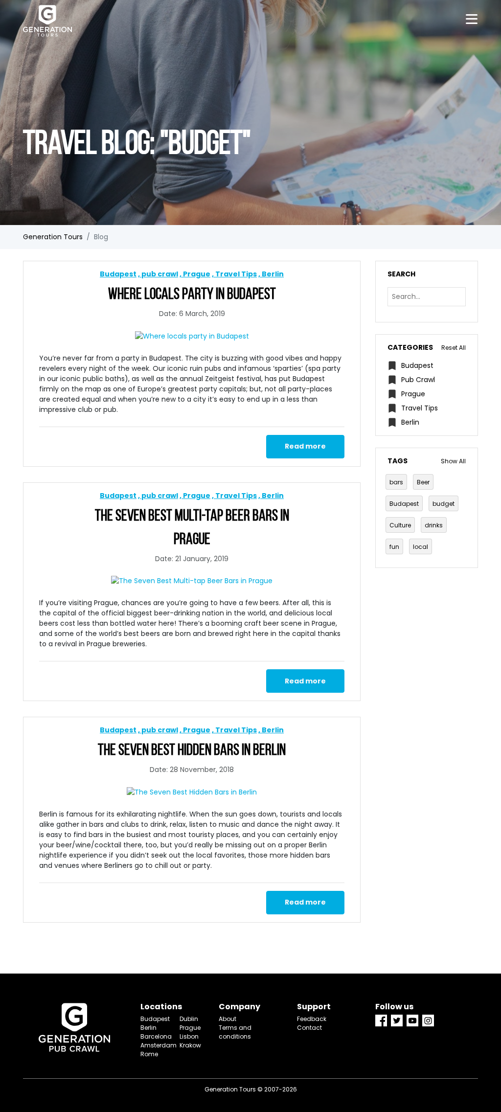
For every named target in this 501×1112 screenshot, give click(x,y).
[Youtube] (412, 1020)
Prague (196, 274)
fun (394, 547)
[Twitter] (397, 1020)
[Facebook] (381, 1020)
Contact (309, 1027)
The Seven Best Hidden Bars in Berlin (192, 751)
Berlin (273, 274)
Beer (423, 482)
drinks (434, 525)
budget (444, 503)
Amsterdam (152, 1045)
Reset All (453, 347)
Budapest (118, 274)
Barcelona (152, 1036)
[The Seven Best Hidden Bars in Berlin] (191, 792)
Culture (400, 525)
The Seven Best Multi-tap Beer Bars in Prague (192, 528)
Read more (305, 446)
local (420, 547)
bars (396, 482)
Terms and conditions (235, 1032)
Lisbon (189, 1036)
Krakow (190, 1045)
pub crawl (159, 274)
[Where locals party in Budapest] (191, 336)
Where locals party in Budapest (192, 295)
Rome (149, 1054)
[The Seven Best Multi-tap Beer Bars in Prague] (191, 581)
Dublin (189, 1019)
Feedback (311, 1019)
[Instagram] (428, 1020)
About (227, 1019)
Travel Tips (236, 274)
